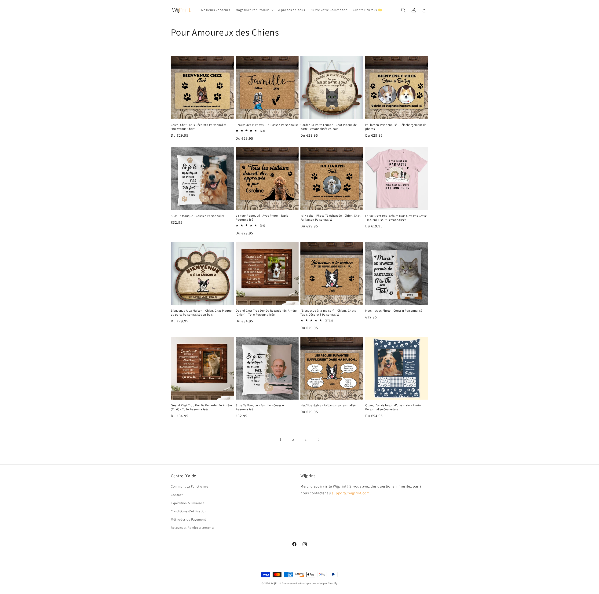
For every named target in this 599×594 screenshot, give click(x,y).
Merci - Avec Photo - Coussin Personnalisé (393, 311)
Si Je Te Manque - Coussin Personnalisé (198, 216)
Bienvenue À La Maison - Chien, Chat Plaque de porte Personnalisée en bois (201, 313)
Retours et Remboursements (193, 527)
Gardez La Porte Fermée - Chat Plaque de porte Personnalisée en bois (328, 127)
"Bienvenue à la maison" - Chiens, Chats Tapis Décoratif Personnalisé (328, 313)
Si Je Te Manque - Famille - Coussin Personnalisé (260, 407)
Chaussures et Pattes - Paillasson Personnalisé (267, 125)
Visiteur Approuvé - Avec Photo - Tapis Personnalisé (262, 218)
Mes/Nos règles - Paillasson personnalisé (328, 405)
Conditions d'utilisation (189, 511)
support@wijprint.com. (351, 493)
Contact (177, 495)
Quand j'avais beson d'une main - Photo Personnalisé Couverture (393, 407)
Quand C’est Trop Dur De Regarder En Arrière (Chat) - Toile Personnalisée (201, 407)
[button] (254, 10)
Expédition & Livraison (187, 503)
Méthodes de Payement (188, 519)
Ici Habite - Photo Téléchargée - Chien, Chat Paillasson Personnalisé (330, 218)
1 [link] (280, 439)
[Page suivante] (318, 439)
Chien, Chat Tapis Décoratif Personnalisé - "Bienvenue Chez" (199, 127)
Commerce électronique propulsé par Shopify (309, 583)
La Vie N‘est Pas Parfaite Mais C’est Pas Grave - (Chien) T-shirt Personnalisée (396, 218)
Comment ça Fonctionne (189, 486)
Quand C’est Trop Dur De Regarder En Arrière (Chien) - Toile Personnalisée (266, 313)
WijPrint (276, 583)
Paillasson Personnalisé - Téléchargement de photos (395, 127)
